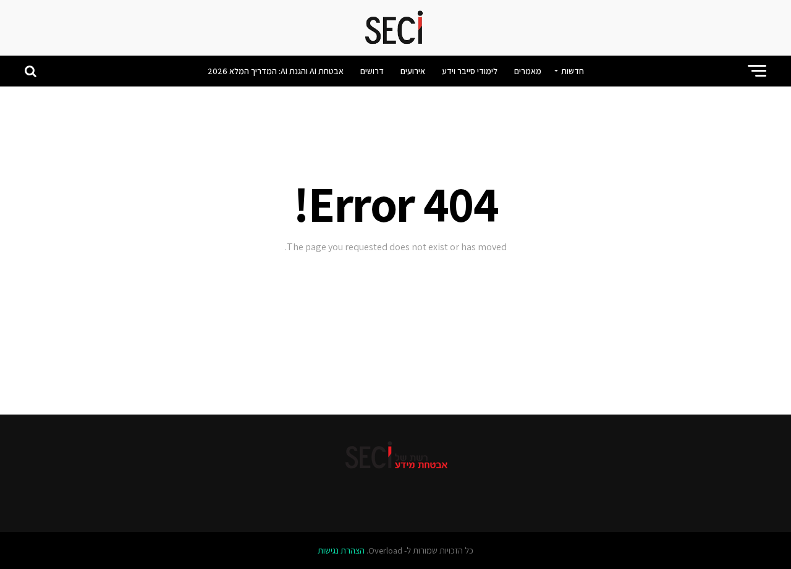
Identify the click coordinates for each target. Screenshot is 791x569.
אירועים (412, 71)
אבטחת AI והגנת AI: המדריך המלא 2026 (276, 71)
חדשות (572, 71)
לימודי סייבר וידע (469, 71)
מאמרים (527, 71)
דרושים (372, 71)
